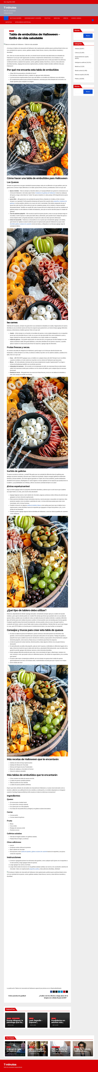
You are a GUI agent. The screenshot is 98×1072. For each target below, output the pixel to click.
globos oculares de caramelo (39, 851)
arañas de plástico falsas (34, 505)
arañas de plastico (26, 851)
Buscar (77, 30)
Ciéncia (65, 18)
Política (47, 18)
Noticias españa (15, 18)
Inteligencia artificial (23, 22)
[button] (90, 20)
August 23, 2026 (12, 1053)
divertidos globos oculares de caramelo (20, 224)
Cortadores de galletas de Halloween (45, 193)
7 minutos (10, 7)
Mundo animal (76, 18)
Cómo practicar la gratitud (17, 996)
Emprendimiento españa (33, 18)
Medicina (57, 18)
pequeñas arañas (34, 869)
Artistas (9, 22)
